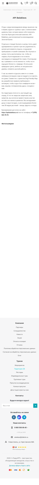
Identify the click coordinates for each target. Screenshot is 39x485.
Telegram (24, 417)
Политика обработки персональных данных (19, 348)
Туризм (20, 361)
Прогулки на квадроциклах (19, 383)
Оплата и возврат (19, 341)
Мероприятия (19, 365)
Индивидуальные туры (19, 376)
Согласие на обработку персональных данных (19, 352)
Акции (19, 338)
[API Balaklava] (19, 147)
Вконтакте (14, 417)
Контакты (19, 396)
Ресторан (19, 372)
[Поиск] (36, 3)
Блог (19, 355)
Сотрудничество (19, 331)
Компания (19, 323)
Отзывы (19, 345)
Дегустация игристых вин (20, 390)
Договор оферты (15, 465)
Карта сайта (25, 465)
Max (19, 417)
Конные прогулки (19, 386)
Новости (20, 334)
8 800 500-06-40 (20, 427)
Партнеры (19, 327)
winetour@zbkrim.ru (21, 437)
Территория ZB (19, 369)
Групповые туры (19, 379)
